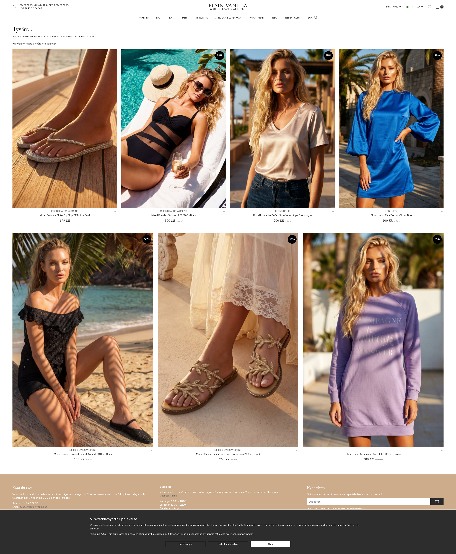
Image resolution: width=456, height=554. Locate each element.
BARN (172, 17)
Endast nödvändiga (228, 544)
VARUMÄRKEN (257, 17)
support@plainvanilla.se (33, 507)
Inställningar (185, 544)
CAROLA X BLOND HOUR (228, 17)
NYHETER (144, 17)
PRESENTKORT (292, 17)
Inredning (202, 17)
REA (274, 17)
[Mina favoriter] (429, 7)
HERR (185, 17)
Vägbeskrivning (168, 495)
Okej (270, 544)
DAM (159, 17)
